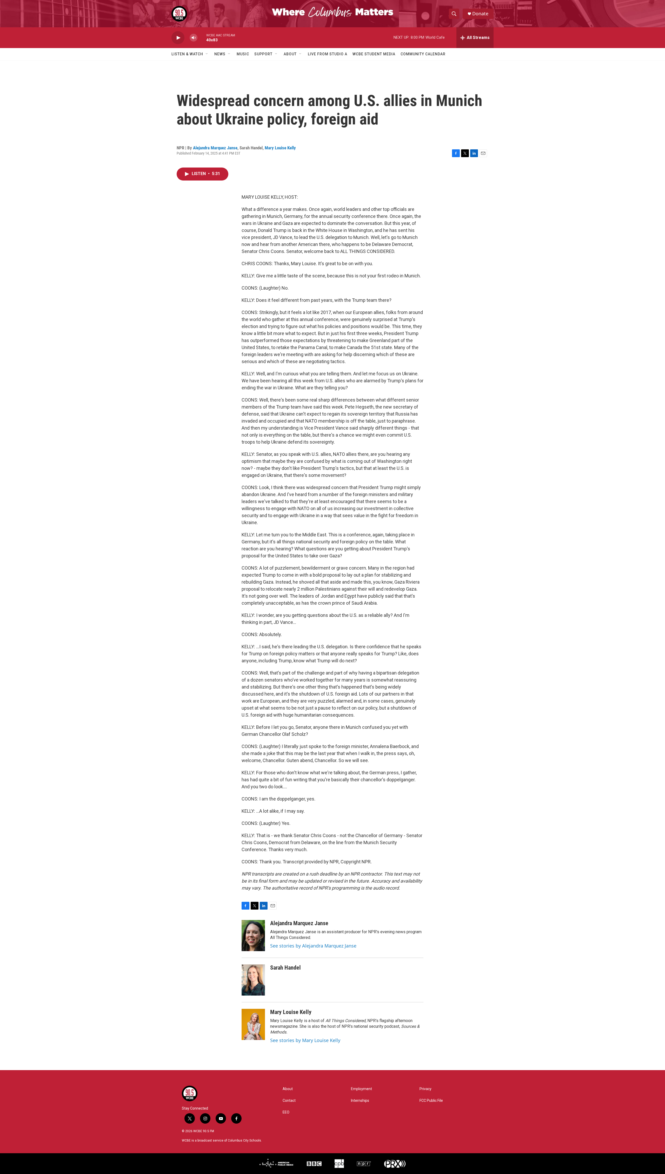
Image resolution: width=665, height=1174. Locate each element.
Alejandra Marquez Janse (215, 147)
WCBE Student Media (374, 54)
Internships (360, 1101)
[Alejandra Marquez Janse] (253, 935)
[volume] (193, 38)
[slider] (202, 37)
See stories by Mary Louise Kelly (305, 1040)
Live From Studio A (327, 54)
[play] (178, 38)
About (290, 54)
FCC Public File (431, 1101)
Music (243, 54)
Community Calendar (423, 54)
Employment (361, 1089)
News (219, 54)
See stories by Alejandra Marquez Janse (313, 946)
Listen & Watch (187, 54)
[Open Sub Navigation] (207, 54)
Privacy (425, 1089)
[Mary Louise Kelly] (253, 1024)
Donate (480, 13)
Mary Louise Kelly (280, 147)
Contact (289, 1101)
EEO (286, 1112)
